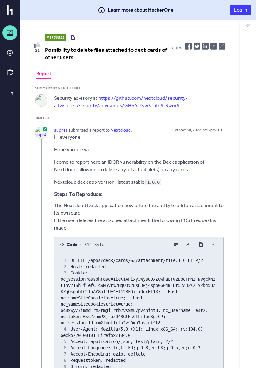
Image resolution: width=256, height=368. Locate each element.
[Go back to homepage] (10, 10)
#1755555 (56, 37)
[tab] (43, 74)
